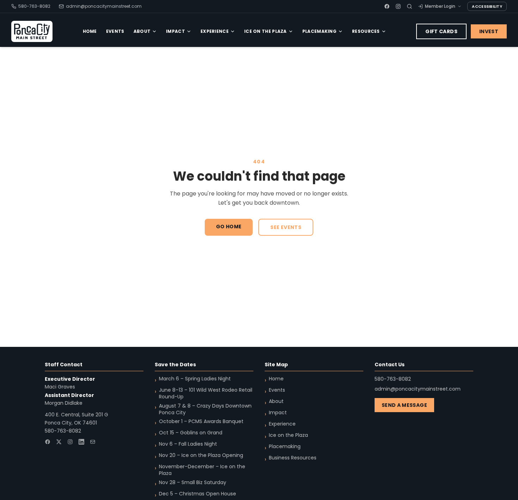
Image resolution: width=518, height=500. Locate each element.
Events (115, 31)
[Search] (409, 6)
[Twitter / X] (59, 442)
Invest (488, 31)
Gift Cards (441, 31)
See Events (285, 227)
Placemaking (319, 31)
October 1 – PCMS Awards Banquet (201, 421)
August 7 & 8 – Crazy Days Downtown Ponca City (205, 409)
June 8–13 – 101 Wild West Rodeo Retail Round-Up (205, 393)
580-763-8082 (34, 6)
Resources (366, 31)
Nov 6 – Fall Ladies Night (188, 444)
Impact (175, 31)
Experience (215, 31)
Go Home (228, 226)
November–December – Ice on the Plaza (202, 470)
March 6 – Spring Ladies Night (195, 378)
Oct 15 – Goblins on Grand (190, 432)
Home (90, 31)
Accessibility (487, 6)
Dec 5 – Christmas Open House (197, 493)
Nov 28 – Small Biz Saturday (192, 482)
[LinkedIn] (81, 442)
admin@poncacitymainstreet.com (104, 6)
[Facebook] (387, 6)
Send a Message (404, 405)
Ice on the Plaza (265, 31)
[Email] (92, 442)
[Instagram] (398, 6)
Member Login (440, 6)
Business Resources (292, 457)
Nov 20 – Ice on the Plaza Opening (201, 455)
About (142, 31)
